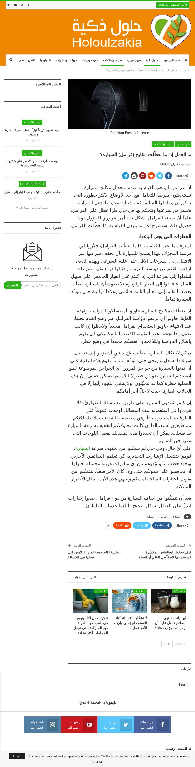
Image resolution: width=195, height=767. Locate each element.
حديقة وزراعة (90, 60)
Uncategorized (32, 184)
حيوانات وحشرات (66, 60)
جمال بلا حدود (32, 122)
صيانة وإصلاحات (112, 60)
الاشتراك (12, 285)
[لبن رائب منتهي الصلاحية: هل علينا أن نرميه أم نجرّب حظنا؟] (168, 601)
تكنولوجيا (45, 60)
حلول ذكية (152, 60)
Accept (16, 756)
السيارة (82, 448)
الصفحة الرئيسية (173, 60)
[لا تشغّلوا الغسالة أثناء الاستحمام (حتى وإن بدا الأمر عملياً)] (129, 601)
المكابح (150, 516)
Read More (98, 762)
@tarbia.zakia (92, 702)
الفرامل (163, 516)
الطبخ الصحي (27, 60)
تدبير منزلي (134, 60)
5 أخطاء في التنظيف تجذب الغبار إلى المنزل (32, 192)
